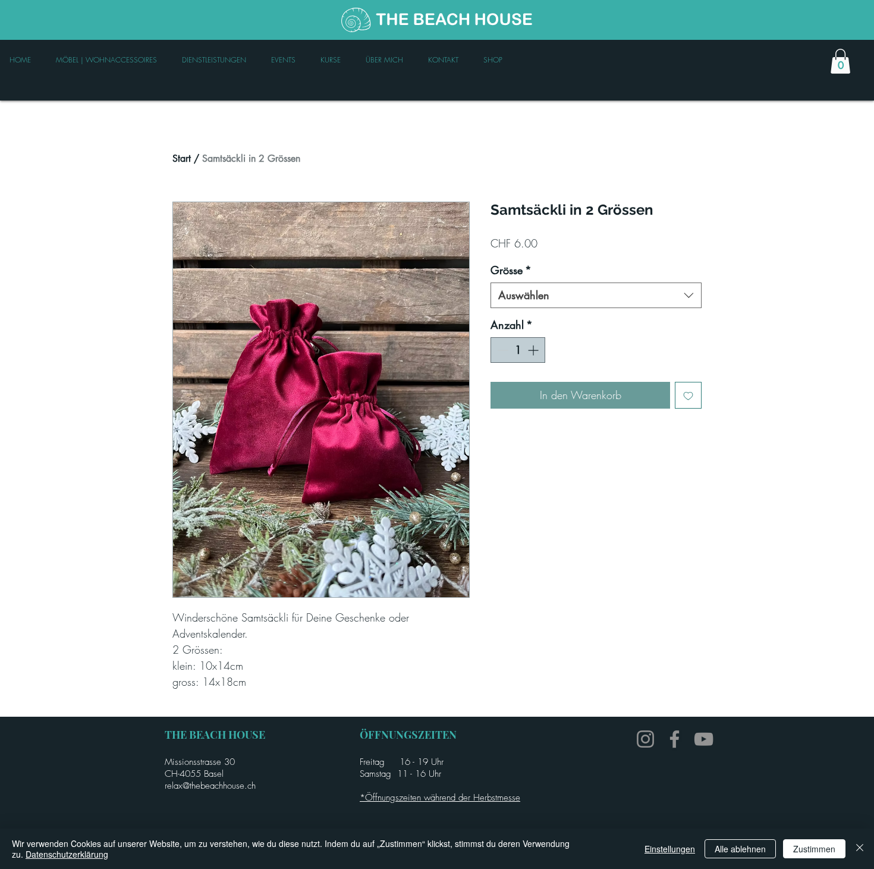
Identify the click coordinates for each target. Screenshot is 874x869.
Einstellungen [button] (670, 849)
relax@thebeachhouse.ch (210, 786)
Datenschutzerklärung (67, 854)
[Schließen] (860, 848)
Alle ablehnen (740, 849)
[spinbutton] (518, 350)
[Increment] (534, 350)
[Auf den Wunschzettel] (688, 395)
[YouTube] (703, 739)
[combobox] (596, 295)
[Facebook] (674, 739)
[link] (840, 61)
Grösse (511, 270)
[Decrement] (501, 350)
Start (181, 158)
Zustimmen (814, 849)
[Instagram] (645, 739)
